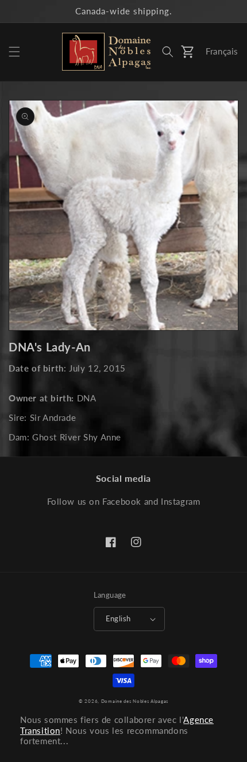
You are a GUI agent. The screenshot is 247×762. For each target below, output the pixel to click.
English (118, 618)
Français (222, 51)
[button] (14, 51)
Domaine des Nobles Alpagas (134, 701)
